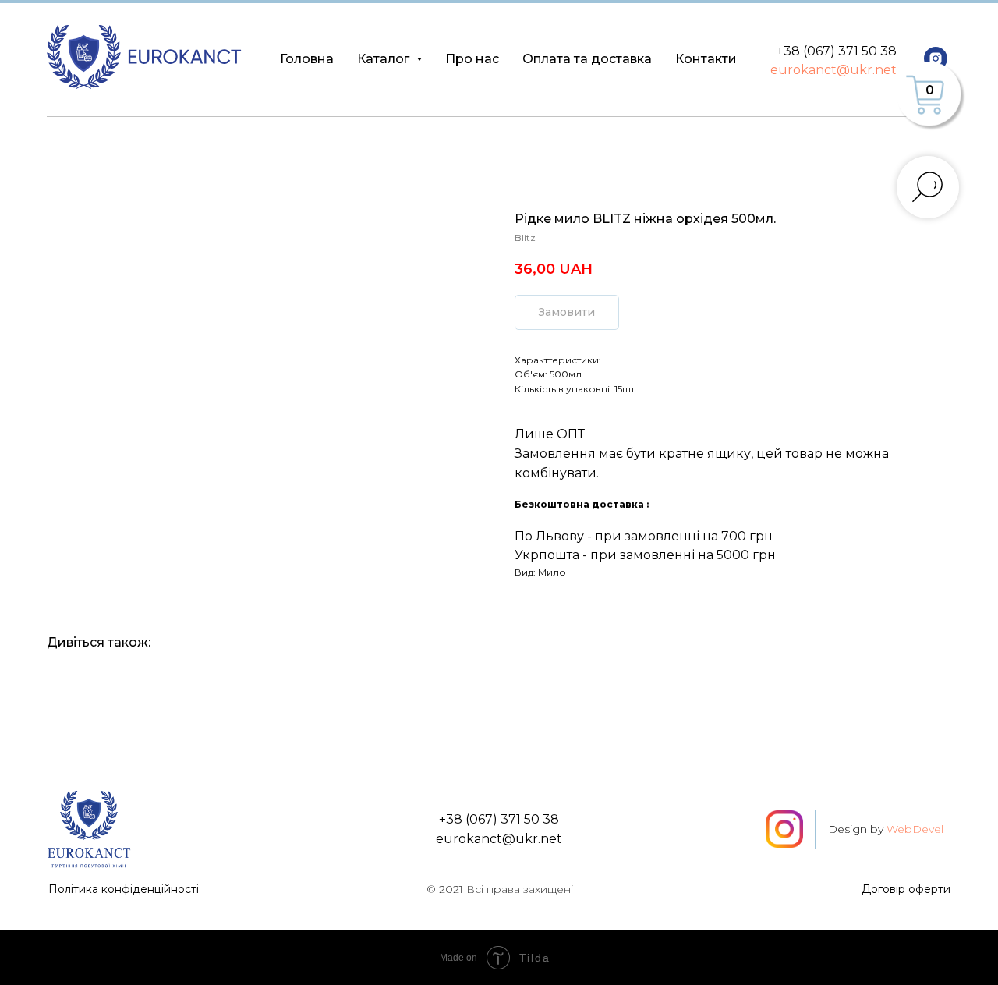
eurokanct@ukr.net (833, 69)
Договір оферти (906, 889)
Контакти (706, 58)
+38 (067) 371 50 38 (837, 51)
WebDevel (915, 829)
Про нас (472, 58)
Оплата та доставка (587, 58)
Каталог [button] (384, 58)
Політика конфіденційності (123, 889)
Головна (307, 58)
